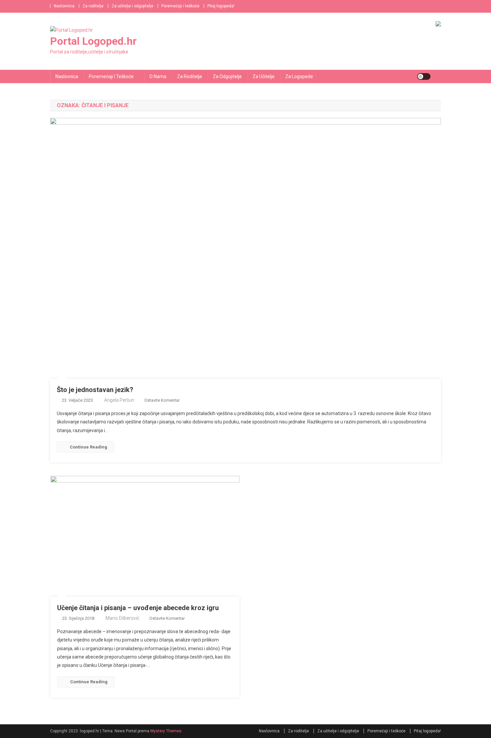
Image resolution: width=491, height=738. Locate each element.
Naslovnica (64, 6)
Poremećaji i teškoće (180, 6)
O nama (157, 76)
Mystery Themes (165, 731)
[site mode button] (424, 76)
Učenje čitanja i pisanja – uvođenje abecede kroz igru (138, 608)
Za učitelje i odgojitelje (132, 6)
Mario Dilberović (122, 618)
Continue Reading (88, 446)
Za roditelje (93, 6)
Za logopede (299, 76)
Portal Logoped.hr (93, 41)
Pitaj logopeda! (220, 6)
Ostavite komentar (162, 400)
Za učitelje (264, 76)
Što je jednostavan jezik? (95, 390)
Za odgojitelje (227, 76)
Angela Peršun (119, 400)
